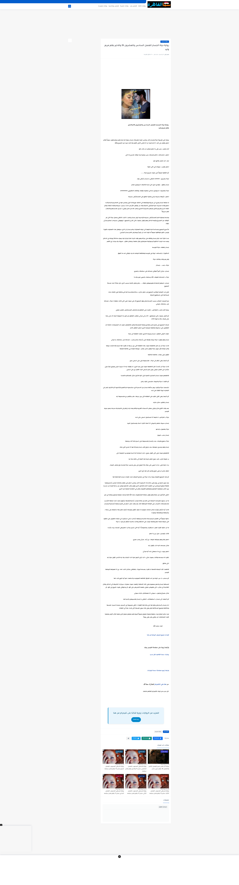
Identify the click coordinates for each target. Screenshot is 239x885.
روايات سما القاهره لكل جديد (159, 655)
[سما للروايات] (159, 4)
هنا (165, 684)
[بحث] (69, 6)
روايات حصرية (124, 6)
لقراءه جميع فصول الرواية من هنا (158, 635)
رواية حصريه (165, 41)
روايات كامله (142, 6)
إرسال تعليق (163, 807)
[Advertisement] (119, 24)
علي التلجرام (159, 684)
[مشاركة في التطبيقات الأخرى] (128, 738)
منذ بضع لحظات (164, 764)
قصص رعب (133, 6)
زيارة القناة (136, 719)
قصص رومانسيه (114, 6)
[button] (158, 738)
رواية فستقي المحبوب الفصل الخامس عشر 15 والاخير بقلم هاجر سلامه (135, 769)
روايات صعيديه (102, 6)
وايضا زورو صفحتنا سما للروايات (158, 670)
